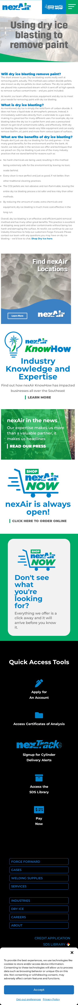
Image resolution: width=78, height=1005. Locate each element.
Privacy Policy (51, 999)
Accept (39, 990)
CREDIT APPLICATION (52, 938)
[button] (72, 953)
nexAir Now (54, 7)
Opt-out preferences (28, 999)
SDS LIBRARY (54, 944)
